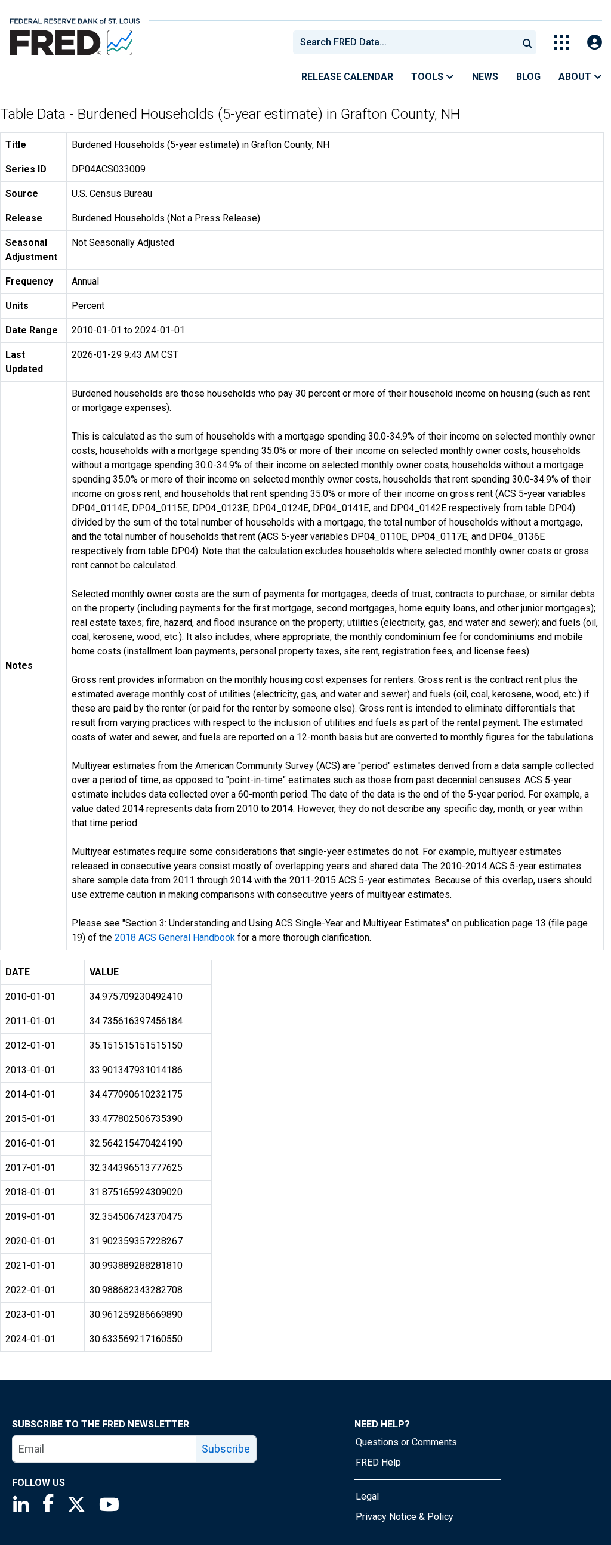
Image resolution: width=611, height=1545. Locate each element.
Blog (528, 76)
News (485, 76)
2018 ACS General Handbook (175, 937)
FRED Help (378, 1462)
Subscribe (226, 1448)
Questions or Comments (406, 1442)
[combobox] (404, 42)
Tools (428, 76)
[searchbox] (407, 42)
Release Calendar (347, 76)
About (576, 76)
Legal (367, 1496)
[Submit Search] (527, 42)
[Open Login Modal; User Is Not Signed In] (594, 42)
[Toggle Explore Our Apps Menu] (561, 42)
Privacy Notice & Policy (404, 1516)
